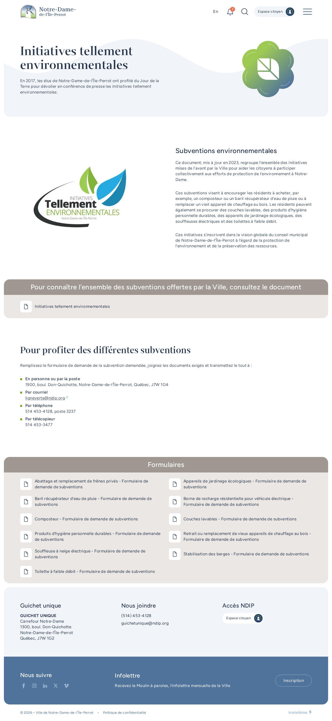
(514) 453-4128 (136, 615)
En (215, 11)
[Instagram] (34, 685)
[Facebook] (23, 685)
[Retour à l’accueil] (48, 11)
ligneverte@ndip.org (45, 397)
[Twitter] (55, 685)
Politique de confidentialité (124, 713)
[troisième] (300, 713)
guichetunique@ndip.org (145, 623)
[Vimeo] (66, 685)
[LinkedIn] (45, 685)
